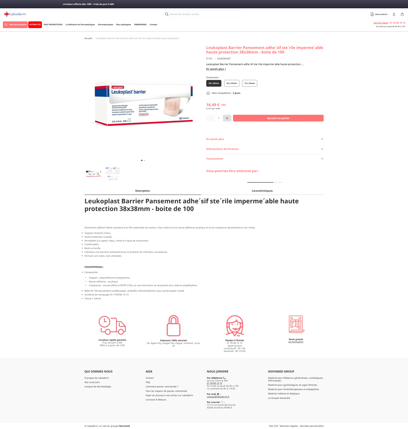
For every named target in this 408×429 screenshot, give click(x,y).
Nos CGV (273, 425)
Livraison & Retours (156, 399)
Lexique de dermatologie (97, 386)
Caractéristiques (262, 190)
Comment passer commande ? (162, 386)
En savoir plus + (216, 69)
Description (142, 190)
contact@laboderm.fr (218, 396)
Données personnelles (312, 425)
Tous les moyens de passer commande (166, 390)
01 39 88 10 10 (214, 383)
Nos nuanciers (92, 382)
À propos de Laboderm (96, 377)
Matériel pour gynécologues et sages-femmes (292, 384)
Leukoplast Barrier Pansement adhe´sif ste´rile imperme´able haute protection (137, 38)
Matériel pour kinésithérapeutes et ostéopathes (293, 389)
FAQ (148, 382)
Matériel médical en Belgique (284, 393)
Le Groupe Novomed (279, 397)
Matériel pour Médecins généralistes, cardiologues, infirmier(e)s (295, 379)
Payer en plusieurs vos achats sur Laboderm (169, 395)
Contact (150, 377)
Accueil (88, 38)
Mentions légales (289, 425)
